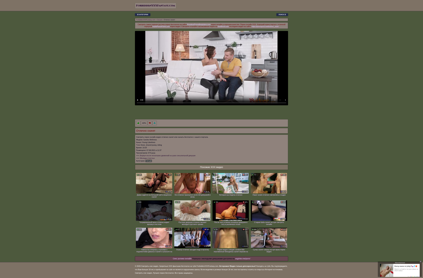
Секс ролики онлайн (182, 259)
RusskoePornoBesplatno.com (199, 24)
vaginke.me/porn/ (242, 259)
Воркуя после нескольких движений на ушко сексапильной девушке (168, 156)
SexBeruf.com (223, 26)
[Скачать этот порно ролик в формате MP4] (154, 123)
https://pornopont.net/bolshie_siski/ (265, 26)
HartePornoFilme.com (161, 26)
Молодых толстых (147, 158)
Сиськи (149, 161)
